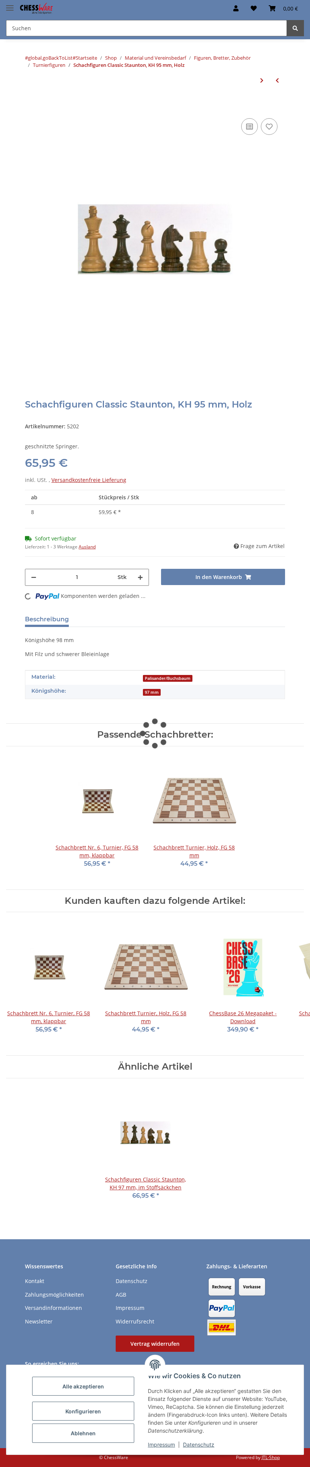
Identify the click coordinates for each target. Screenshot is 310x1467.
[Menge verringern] (33, 577)
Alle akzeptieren (83, 1386)
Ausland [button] (87, 547)
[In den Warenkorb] (31, 105)
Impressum (161, 1444)
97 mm (152, 692)
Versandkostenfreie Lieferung (88, 479)
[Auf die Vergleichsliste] (249, 126)
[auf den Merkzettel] (269, 126)
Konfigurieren (83, 1411)
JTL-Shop (271, 1457)
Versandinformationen (53, 1307)
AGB (121, 1294)
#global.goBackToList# (50, 57)
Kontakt (34, 1281)
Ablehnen (83, 1433)
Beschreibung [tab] (47, 619)
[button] (236, 8)
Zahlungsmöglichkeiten (54, 1294)
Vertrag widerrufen (155, 1343)
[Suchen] (295, 28)
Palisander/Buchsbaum (168, 678)
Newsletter (39, 1321)
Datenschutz (198, 1444)
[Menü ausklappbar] (10, 4)
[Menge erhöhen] (140, 577)
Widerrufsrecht (135, 1321)
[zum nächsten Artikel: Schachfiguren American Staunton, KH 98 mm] (262, 80)
